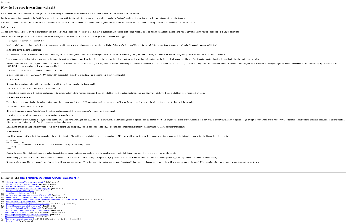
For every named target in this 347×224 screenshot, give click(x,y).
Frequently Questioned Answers (52, 177)
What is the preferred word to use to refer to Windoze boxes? (27, 215)
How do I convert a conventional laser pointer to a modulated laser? (30, 197)
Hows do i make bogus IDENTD (16, 212)
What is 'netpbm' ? (11, 221)
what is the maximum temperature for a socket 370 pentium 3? (28, 195)
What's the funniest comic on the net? (18, 219)
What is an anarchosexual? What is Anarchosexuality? (25, 182)
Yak (21, 177)
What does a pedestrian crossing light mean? (22, 184)
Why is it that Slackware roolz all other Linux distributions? (27, 204)
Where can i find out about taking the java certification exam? (27, 210)
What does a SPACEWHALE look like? (20, 191)
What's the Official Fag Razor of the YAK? (21, 202)
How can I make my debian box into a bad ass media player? (28, 189)
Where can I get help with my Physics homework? (23, 208)
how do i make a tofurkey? (15, 193)
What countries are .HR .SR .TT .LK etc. (19, 217)
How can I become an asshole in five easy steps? (23, 206)
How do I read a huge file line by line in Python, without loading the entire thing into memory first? (42, 199)
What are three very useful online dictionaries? (23, 186)
